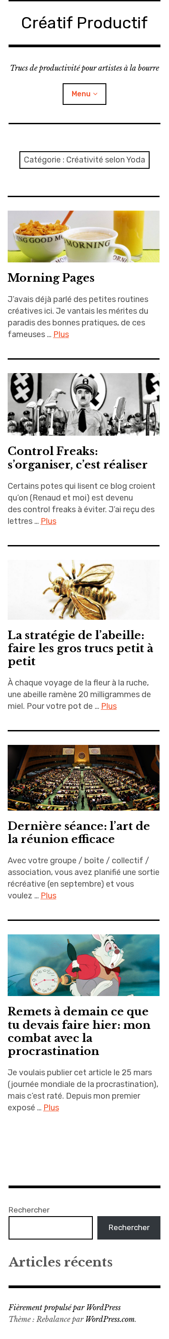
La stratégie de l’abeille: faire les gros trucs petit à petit (80, 648)
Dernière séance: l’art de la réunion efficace (79, 833)
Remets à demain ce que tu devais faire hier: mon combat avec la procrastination (79, 1031)
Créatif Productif (84, 22)
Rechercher (29, 1209)
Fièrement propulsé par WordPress (65, 1307)
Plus (61, 334)
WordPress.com (110, 1319)
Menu (81, 94)
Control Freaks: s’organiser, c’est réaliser (78, 458)
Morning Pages (51, 277)
